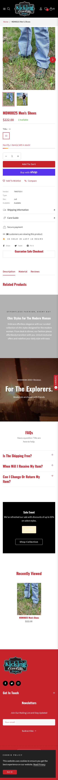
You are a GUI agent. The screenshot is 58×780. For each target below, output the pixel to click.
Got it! (10, 772)
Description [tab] (9, 271)
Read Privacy (39, 764)
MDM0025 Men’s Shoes (29, 617)
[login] (39, 8)
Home (5, 21)
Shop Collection (29, 541)
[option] (29, 58)
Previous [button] (5, 60)
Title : (7, 129)
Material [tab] (23, 271)
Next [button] (53, 60)
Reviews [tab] (35, 271)
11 (6, 135)
